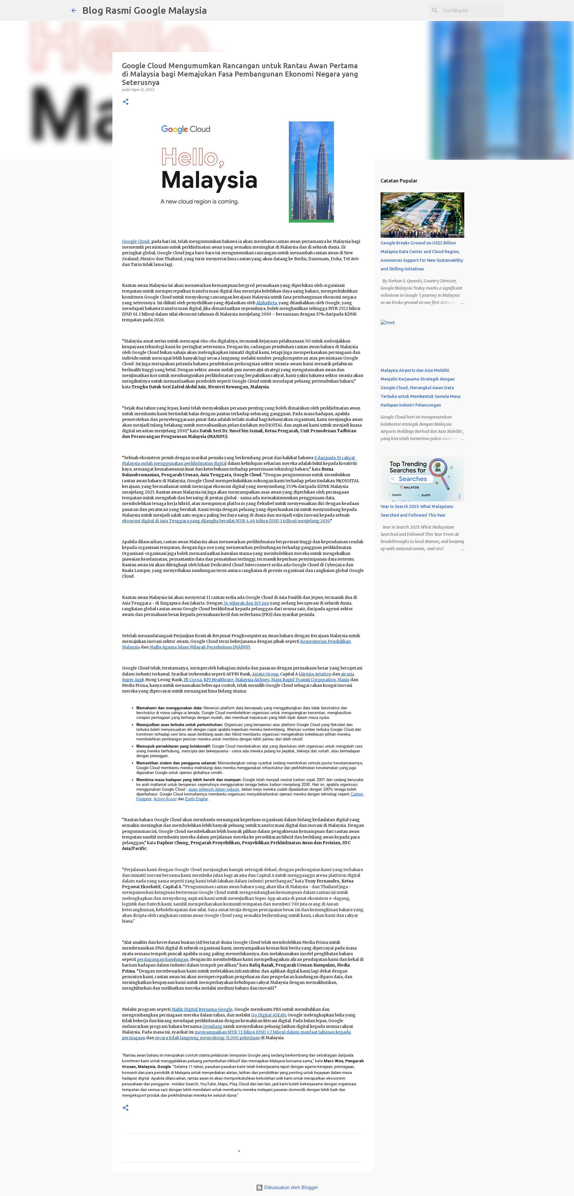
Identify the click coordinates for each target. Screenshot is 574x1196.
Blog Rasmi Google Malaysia (144, 10)
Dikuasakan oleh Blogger (290, 1187)
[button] (125, 102)
